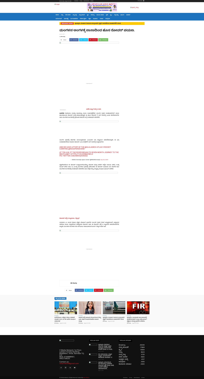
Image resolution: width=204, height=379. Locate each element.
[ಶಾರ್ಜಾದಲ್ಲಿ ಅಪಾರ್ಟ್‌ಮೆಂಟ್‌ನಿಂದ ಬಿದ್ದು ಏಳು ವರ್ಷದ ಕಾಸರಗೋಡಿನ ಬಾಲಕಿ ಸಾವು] (90, 307)
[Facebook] (138, 1)
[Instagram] (140, 1)
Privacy (130, 377)
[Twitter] (142, 1)
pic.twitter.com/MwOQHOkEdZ (73, 156)
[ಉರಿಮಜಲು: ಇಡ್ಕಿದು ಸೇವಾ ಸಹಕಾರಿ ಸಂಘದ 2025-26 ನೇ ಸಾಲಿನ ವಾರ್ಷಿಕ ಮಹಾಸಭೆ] (66, 307)
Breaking (56, 315)
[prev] (140, 23)
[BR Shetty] (65, 283)
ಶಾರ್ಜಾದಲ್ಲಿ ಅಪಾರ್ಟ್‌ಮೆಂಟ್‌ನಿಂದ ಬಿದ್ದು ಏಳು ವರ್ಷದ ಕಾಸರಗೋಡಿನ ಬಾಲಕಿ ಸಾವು (90, 319)
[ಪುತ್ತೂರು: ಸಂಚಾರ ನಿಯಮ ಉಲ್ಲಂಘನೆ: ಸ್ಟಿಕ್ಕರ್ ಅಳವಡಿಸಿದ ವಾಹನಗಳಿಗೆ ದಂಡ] (114, 307)
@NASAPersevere (76, 149)
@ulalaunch (90, 147)
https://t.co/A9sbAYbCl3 (82, 154)
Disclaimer (125, 377)
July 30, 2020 (104, 160)
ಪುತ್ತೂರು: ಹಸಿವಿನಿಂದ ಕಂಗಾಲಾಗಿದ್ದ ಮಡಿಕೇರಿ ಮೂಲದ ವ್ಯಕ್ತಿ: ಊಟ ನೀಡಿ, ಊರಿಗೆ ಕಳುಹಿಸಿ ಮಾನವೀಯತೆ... (106, 365)
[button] (147, 8)
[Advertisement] (89, 95)
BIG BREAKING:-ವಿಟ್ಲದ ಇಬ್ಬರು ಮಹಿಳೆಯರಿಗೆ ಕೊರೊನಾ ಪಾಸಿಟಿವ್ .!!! (105, 356)
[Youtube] (144, 1)
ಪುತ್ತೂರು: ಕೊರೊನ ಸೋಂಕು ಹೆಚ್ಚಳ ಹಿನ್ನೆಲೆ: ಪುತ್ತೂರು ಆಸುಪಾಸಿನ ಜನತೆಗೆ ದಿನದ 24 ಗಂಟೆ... (105, 347)
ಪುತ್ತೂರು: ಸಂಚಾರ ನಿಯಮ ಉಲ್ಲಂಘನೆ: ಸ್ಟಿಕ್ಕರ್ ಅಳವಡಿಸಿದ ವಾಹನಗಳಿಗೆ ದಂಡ (113, 318)
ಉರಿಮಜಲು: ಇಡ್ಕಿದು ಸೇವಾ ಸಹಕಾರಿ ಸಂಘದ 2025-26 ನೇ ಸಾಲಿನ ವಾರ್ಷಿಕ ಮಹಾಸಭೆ (65, 319)
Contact (143, 377)
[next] (142, 23)
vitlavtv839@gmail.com (69, 363)
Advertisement (137, 377)
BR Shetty (63, 36)
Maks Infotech (86, 377)
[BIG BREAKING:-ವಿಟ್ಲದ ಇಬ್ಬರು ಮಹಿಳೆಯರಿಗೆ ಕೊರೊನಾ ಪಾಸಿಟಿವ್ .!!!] (93, 356)
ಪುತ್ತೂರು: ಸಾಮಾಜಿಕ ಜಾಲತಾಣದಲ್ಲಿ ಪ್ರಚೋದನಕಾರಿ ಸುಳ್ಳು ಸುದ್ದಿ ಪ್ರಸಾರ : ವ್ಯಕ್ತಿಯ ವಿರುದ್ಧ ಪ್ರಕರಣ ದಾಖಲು (137, 319)
